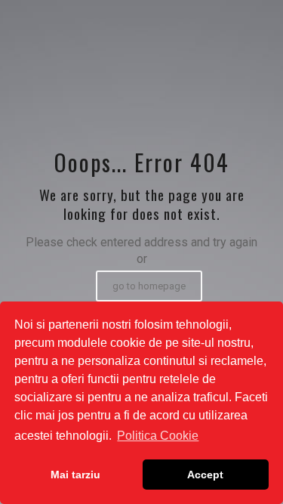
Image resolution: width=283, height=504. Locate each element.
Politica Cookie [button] (157, 435)
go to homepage (149, 286)
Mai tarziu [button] (75, 474)
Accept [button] (205, 474)
